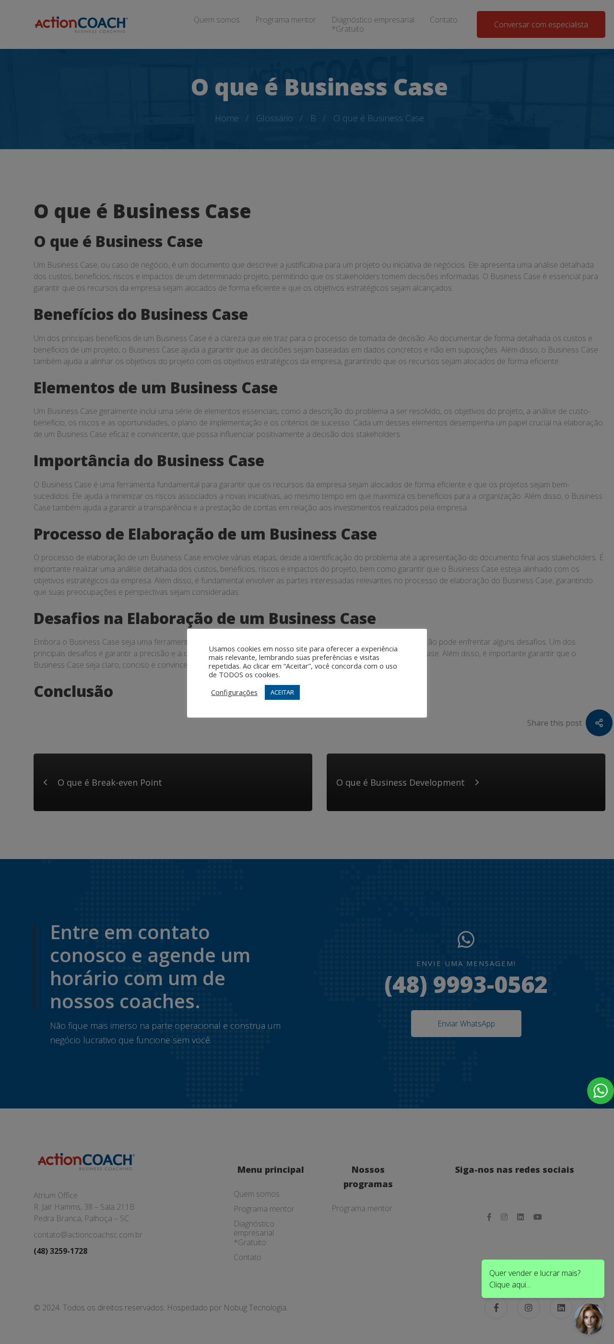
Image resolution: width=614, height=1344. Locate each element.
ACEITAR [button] (282, 692)
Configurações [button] (234, 692)
